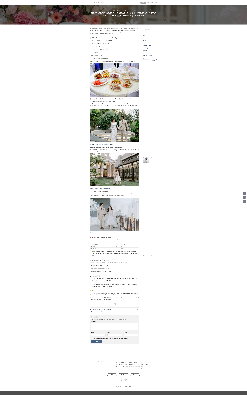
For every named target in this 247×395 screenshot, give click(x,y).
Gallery (94, 2)
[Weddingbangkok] (123, 2)
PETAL (148, 2)
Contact (104, 2)
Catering (113, 10)
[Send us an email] (125, 380)
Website (125, 332)
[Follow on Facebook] (120, 380)
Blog (101, 2)
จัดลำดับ (134, 10)
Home (91, 2)
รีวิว (144, 53)
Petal (126, 10)
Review (97, 2)
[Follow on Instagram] (122, 380)
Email (108, 332)
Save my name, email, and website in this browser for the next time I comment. (110, 338)
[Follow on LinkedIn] (127, 380)
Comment (93, 321)
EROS (151, 2)
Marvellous (121, 10)
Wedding (130, 10)
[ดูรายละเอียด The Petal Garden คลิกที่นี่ (101, 145)
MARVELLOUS (154, 2)
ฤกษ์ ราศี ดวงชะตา (147, 55)
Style (144, 43)
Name (92, 332)
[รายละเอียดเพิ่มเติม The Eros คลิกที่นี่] (99, 233)
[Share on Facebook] (115, 304)
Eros (117, 10)
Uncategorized (147, 45)
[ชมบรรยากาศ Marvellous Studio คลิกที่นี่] (100, 188)
